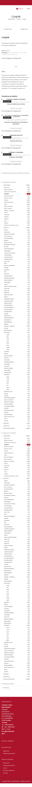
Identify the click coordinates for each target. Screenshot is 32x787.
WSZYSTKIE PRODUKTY (13, 52)
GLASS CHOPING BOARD (10, 286)
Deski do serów (8, 198)
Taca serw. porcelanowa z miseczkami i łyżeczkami (16, 123)
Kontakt (5, 773)
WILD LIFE (6, 412)
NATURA (6, 328)
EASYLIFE (6, 267)
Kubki (20, 102)
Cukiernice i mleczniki (10, 191)
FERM (8, 335)
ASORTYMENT (23, 52)
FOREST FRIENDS (8, 280)
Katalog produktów (8, 765)
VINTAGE (23, 120)
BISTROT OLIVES (8, 242)
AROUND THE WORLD (9, 234)
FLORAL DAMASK (8, 276)
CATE (8, 379)
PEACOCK (6, 366)
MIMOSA (6, 324)
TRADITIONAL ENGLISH (9, 398)
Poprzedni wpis (8, 29)
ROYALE (6, 393)
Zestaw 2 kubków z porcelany (16, 104)
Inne (8, 341)
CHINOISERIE (7, 251)
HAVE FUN (6, 290)
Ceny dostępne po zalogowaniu (11, 58)
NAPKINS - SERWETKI (9, 326)
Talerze (6, 223)
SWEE (8, 347)
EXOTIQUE (14, 54)
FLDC (8, 381)
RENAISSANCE (7, 372)
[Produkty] (29, 29)
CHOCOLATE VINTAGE (9, 253)
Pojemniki (6, 214)
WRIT (8, 349)
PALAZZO (6, 358)
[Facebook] (14, 2)
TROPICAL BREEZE (8, 404)
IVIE (7, 385)
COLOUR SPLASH (8, 257)
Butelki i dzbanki (24, 138)
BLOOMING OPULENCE (9, 244)
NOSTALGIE (7, 332)
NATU (8, 387)
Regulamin (6, 751)
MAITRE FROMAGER (9, 318)
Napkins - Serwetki (9, 210)
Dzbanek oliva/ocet (16, 141)
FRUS (8, 339)
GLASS (5, 284)
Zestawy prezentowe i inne (11, 225)
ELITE (5, 272)
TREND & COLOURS (9, 402)
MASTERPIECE (7, 320)
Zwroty (5, 768)
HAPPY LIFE (6, 288)
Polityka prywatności (9, 753)
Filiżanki (20, 155)
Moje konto (6, 763)
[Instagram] (16, 2)
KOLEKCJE (8, 54)
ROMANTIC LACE (8, 391)
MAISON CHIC (7, 316)
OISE (8, 343)
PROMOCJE (6, 426)
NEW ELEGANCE (8, 330)
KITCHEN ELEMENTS (9, 307)
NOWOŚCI (6, 423)
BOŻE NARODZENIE (9, 249)
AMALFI (6, 230)
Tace (22, 119)
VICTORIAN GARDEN (9, 406)
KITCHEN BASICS (8, 305)
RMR (8, 389)
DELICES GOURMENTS (9, 265)
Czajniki (4, 54)
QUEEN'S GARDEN (8, 368)
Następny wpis (24, 29)
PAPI (8, 345)
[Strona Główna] (6, 19)
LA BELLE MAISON (8, 309)
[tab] (16, 67)
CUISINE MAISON (8, 259)
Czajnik (24, 19)
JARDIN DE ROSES (8, 301)
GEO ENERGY (7, 282)
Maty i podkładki (8, 206)
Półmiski (6, 217)
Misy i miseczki (8, 208)
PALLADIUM (7, 360)
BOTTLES (6, 246)
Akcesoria (7, 187)
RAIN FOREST (7, 370)
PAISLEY (6, 353)
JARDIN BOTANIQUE (9, 299)
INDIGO (6, 297)
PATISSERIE (7, 364)
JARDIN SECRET (8, 303)
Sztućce (6, 219)
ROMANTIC (7, 374)
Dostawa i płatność (8, 770)
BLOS (8, 377)
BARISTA (6, 240)
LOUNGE (6, 313)
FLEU (8, 337)
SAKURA (6, 396)
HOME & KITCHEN (8, 295)
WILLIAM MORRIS (8, 414)
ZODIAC (6, 421)
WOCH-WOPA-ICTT (9, 416)
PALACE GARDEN (8, 356)
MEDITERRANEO (8, 322)
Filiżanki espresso (8, 202)
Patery (6, 212)
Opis (16, 66)
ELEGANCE (6, 270)
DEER (5, 263)
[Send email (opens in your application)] (18, 2)
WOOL (28, 102)
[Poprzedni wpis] (3, 29)
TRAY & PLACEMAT (8, 400)
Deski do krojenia (8, 196)
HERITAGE (6, 293)
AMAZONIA (7, 232)
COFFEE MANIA (8, 255)
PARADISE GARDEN (9, 362)
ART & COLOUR (8, 236)
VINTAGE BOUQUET (9, 410)
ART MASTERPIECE (8, 238)
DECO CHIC (7, 261)
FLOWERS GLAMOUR (9, 278)
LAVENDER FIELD (8, 311)
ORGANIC (6, 351)
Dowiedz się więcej (16, 108)
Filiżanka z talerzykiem (16, 157)
